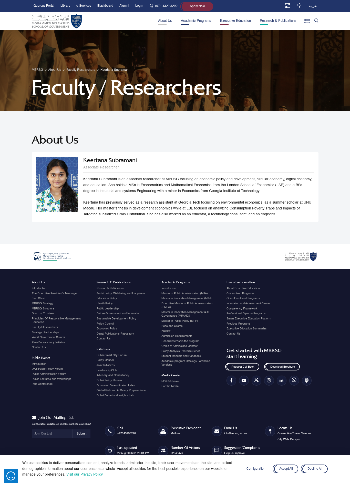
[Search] (316, 21)
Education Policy (107, 298)
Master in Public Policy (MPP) (179, 321)
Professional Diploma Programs (246, 313)
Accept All (286, 468)
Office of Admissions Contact (179, 346)
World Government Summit (48, 337)
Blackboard (105, 5)
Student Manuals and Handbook (181, 356)
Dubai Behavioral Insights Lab (115, 395)
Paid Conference (42, 384)
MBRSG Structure (43, 308)
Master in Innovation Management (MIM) (186, 298)
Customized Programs (240, 293)
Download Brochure (282, 367)
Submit (81, 433)
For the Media (170, 386)
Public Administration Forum (49, 374)
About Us (165, 21)
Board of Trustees (43, 313)
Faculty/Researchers (45, 327)
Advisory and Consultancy (113, 375)
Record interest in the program (180, 341)
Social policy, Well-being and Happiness (121, 293)
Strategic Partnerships (45, 332)
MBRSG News (170, 381)
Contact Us (39, 347)
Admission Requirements (176, 336)
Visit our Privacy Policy (84, 474)
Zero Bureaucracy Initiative (48, 342)
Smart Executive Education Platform (249, 318)
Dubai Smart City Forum (112, 355)
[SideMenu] (307, 21)
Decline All (314, 468)
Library (65, 5)
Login (139, 5)
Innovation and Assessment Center (248, 303)
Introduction (39, 288)
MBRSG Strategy (42, 303)
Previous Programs (239, 323)
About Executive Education (243, 288)
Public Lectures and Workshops (51, 379)
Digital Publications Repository (115, 333)
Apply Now (197, 6)
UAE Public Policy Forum (47, 368)
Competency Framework (242, 308)
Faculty (166, 331)
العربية (313, 6)
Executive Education (235, 21)
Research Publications (111, 288)
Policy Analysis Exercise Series (180, 351)
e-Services (83, 5)
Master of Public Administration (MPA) (184, 293)
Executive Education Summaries (247, 328)
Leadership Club (107, 370)
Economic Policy (107, 328)
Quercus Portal (44, 5)
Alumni (124, 5)
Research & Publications (278, 21)
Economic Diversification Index (116, 385)
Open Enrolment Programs (243, 298)
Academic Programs (196, 21)
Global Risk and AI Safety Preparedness (122, 390)
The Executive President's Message (54, 293)
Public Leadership (108, 308)
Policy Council (105, 323)
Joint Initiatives (106, 365)
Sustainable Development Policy (116, 318)
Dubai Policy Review (109, 380)
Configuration (255, 468)
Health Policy (105, 303)
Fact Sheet (38, 298)
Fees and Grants (172, 326)
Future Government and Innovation (118, 313)
